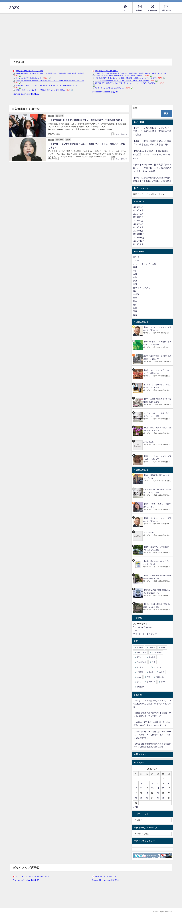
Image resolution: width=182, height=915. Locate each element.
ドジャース (157, 667)
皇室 (135, 298)
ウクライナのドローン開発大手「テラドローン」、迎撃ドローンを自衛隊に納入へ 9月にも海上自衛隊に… (152, 167)
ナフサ (163, 682)
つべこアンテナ (140, 630)
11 (141, 788)
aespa (139, 677)
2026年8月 (138, 207)
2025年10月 (138, 241)
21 (158, 793)
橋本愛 (151, 672)
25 (141, 798)
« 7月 (135, 807)
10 (136, 788)
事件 (135, 267)
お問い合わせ (148, 442)
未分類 (136, 294)
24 (136, 798)
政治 (135, 291)
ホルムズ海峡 (156, 652)
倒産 (135, 281)
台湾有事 (140, 672)
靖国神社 (140, 647)
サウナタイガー (142, 667)
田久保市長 (59, 116)
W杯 (148, 677)
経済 (135, 304)
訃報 (135, 311)
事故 (135, 271)
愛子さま (140, 657)
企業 (135, 277)
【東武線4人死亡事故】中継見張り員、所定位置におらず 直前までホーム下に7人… (152, 154)
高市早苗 (152, 657)
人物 (135, 274)
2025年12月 (138, 234)
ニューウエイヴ (121, 134)
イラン (139, 682)
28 (158, 798)
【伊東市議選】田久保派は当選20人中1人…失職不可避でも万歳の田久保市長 (85, 120)
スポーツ (137, 260)
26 (146, 798)
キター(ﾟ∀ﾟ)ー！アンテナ (145, 634)
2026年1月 (138, 231)
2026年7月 (138, 210)
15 (163, 788)
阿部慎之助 (160, 677)
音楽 (135, 315)
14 (158, 788)
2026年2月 (138, 227)
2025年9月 (138, 244)
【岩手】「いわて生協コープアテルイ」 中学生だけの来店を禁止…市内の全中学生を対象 (153, 131)
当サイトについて (141, 288)
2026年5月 (138, 217)
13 (152, 788)
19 (146, 793)
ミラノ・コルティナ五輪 (144, 264)
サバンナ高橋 (141, 652)
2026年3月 (138, 224)
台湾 (153, 662)
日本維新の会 (141, 662)
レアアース (151, 682)
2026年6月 (138, 214)
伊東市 (68, 139)
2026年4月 (138, 221)
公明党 (163, 647)
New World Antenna (142, 627)
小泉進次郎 (141, 687)
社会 (51, 115)
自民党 (161, 672)
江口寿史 (152, 647)
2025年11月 (138, 238)
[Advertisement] (91, 33)
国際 (135, 284)
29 (163, 798)
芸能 (135, 308)
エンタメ (137, 257)
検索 (135, 108)
